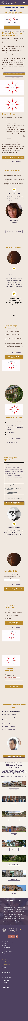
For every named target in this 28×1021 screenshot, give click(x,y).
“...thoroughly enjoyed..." (9, 726)
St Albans (6, 918)
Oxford (18, 920)
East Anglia (14, 921)
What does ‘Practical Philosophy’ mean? (12, 464)
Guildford (9, 909)
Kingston (20, 921)
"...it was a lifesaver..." (8, 723)
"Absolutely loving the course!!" (11, 711)
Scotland (11, 918)
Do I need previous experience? (12, 493)
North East (15, 911)
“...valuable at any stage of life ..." (11, 717)
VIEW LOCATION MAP (12, 442)
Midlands (14, 909)
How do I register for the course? (13, 485)
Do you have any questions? (14, 498)
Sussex (22, 920)
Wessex (5, 921)
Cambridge (14, 920)
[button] (24, 3)
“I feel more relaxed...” (9, 729)
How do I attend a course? (13, 496)
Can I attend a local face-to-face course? (14, 489)
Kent (24, 921)
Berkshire (9, 921)
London (5, 909)
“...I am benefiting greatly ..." (10, 714)
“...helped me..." (7, 719)
